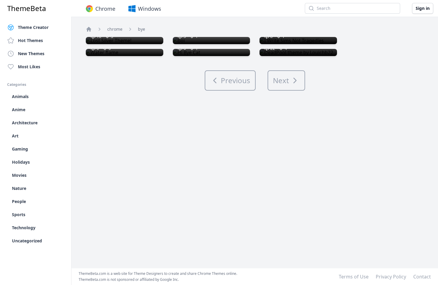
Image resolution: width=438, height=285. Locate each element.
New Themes (31, 53)
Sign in (423, 8)
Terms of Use (354, 276)
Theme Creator (33, 27)
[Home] (89, 29)
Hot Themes (30, 40)
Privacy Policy (391, 276)
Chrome (105, 8)
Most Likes (29, 66)
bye (141, 29)
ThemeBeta (26, 8)
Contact (422, 276)
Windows (149, 8)
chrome (114, 29)
